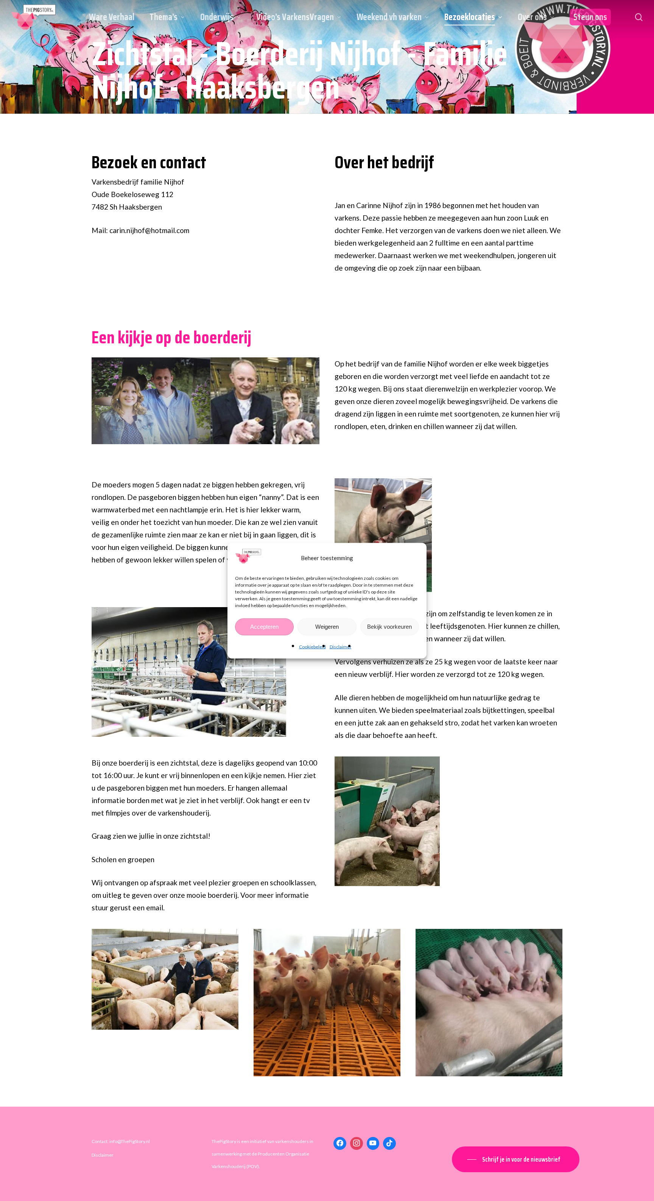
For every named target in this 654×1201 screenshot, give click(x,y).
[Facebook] (340, 1143)
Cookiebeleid (312, 646)
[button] (515, 1159)
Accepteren (264, 626)
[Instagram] (356, 1143)
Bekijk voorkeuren (389, 626)
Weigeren (327, 626)
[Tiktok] (389, 1143)
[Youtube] (373, 1143)
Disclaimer (341, 646)
